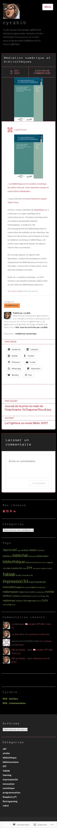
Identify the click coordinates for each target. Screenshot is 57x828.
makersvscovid (26, 592)
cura (24, 568)
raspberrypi (9, 600)
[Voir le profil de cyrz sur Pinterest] (11, 511)
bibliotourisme (31, 562)
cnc (43, 562)
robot (6, 805)
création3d (16, 568)
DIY (29, 568)
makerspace (10, 591)
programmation (11, 792)
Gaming (7, 775)
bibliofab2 (32, 556)
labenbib (27, 587)
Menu (48, 6)
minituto (7, 595)
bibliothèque (14, 561)
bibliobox (7, 556)
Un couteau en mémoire (37, 634)
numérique (11, 305)
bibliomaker (43, 556)
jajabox (20, 587)
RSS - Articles (10, 698)
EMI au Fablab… (19, 649)
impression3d (15, 581)
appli (19, 550)
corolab (6, 568)
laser (33, 587)
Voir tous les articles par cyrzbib (31, 327)
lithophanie (41, 587)
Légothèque (20, 129)
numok (34, 596)
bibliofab (20, 555)
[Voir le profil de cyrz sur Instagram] (7, 511)
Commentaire (38, 483)
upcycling (7, 604)
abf (14, 550)
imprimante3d (37, 581)
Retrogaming (29, 601)
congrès (49, 562)
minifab (49, 591)
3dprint (7, 550)
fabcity (49, 569)
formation (26, 575)
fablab (9, 574)
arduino (25, 550)
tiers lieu (38, 601)
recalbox (19, 601)
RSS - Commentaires (14, 703)
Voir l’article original (15, 291)
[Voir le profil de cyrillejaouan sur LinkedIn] (14, 511)
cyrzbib (15, 22)
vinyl (13, 605)
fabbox (43, 569)
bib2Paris (41, 550)
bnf (40, 563)
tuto (45, 600)
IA (32, 575)
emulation (37, 569)
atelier (33, 550)
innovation (9, 587)
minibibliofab (39, 592)
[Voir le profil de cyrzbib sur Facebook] (4, 511)
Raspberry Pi (10, 797)
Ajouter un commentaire (42, 72)
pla (47, 596)
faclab (18, 575)
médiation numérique (25, 334)
